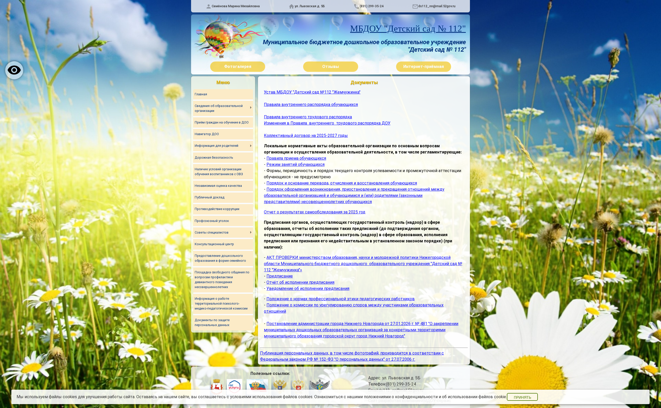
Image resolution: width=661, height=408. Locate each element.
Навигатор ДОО (207, 134)
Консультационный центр (214, 244)
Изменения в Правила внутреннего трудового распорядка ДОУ (327, 123)
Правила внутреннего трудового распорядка (308, 116)
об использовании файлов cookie (474, 396)
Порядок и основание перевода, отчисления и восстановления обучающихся (341, 183)
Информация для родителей (216, 146)
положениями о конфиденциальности (401, 396)
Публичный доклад (209, 197)
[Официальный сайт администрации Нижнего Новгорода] (216, 387)
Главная (201, 94)
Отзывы (330, 66)
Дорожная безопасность (214, 157)
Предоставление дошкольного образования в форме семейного (220, 258)
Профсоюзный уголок (212, 221)
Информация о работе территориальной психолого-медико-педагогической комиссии (221, 303)
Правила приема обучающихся (296, 158)
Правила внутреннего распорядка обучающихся (311, 104)
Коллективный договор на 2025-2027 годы (306, 135)
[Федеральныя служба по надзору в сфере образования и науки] (320, 387)
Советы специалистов (212, 232)
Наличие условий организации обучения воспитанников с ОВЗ (219, 171)
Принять (522, 397)
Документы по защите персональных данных (212, 322)
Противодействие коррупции (217, 209)
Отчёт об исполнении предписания (300, 282)
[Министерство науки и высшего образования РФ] (279, 387)
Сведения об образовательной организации (219, 108)
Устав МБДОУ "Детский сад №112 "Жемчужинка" (312, 92)
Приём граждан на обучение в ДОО (222, 122)
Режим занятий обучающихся (295, 164)
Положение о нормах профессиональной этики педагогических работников (340, 298)
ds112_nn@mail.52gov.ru (436, 6)
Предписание (279, 276)
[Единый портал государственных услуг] (234, 387)
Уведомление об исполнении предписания (307, 288)
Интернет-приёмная (423, 66)
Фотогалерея (237, 66)
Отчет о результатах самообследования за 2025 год (314, 212)
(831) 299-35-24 (371, 6)
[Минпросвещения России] (298, 387)
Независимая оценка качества (218, 186)
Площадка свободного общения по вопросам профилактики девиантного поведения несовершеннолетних (222, 279)
